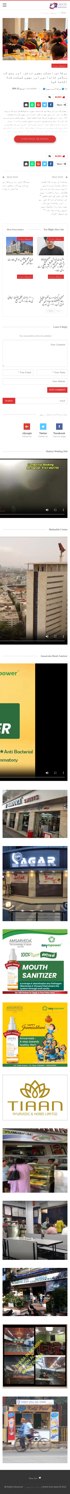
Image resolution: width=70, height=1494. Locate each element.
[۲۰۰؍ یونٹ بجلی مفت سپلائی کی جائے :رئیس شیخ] (19, 284)
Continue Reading (35, 139)
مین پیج (33, 1477)
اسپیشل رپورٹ (59, 65)
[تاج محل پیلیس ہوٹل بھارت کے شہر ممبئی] (19, 246)
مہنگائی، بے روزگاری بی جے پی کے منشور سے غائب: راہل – (16, 185)
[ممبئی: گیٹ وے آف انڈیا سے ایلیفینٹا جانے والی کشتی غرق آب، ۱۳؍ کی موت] (50, 284)
